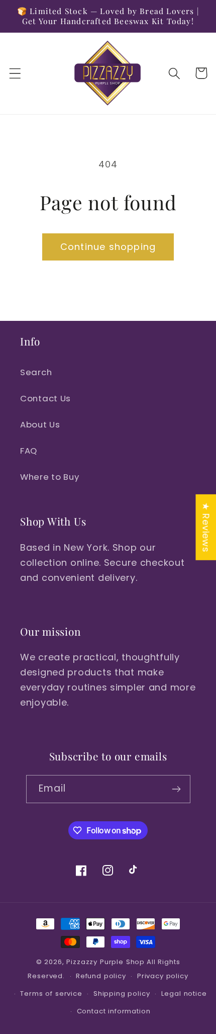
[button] (15, 73)
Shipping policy (121, 993)
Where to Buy (49, 477)
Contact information (114, 1011)
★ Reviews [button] (205, 527)
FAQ (28, 451)
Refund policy (101, 976)
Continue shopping (108, 246)
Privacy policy (162, 976)
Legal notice (184, 993)
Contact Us (45, 398)
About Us (40, 424)
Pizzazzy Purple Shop (105, 962)
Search (36, 372)
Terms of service (51, 993)
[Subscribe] (176, 789)
